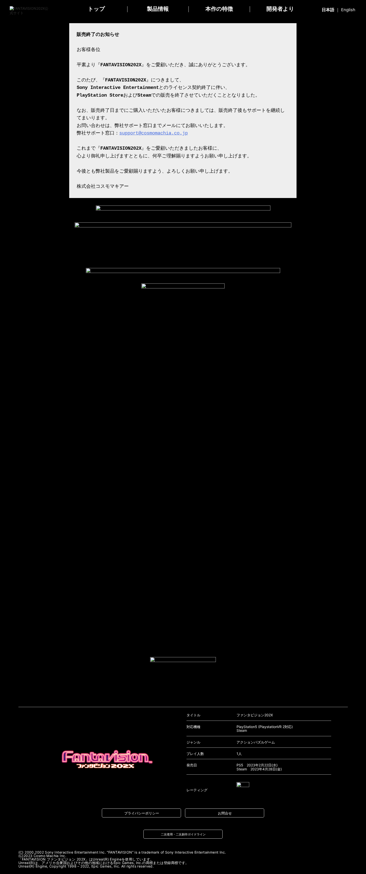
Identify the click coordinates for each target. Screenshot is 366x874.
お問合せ (225, 813)
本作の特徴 (219, 9)
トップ (96, 9)
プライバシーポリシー (141, 813)
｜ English (338, 9)
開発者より (280, 9)
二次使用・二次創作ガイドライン (183, 834)
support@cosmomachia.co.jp (153, 133)
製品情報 (158, 9)
